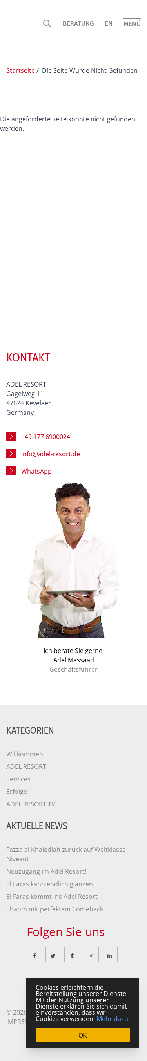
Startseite (20, 70)
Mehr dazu (112, 1018)
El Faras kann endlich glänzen (49, 884)
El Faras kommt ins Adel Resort (52, 896)
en (109, 23)
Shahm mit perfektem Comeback (54, 909)
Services (18, 779)
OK (82, 1035)
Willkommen (24, 754)
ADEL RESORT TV (30, 804)
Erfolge (16, 791)
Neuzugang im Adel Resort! (46, 871)
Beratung (78, 23)
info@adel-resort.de (50, 454)
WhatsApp (36, 471)
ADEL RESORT (26, 766)
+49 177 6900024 (45, 436)
